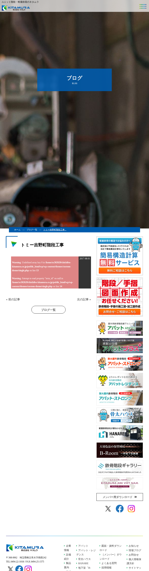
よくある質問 (109, 563)
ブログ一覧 (32, 229)
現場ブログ (135, 550)
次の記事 (83, 299)
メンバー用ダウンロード (118, 497)
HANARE (83, 563)
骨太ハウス (84, 559)
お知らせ (134, 546)
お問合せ (134, 555)
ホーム (17, 229)
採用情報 (106, 567)
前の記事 (14, 299)
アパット (83, 546)
